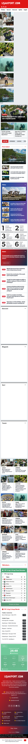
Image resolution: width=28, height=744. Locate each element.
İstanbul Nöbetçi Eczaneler (6, 713)
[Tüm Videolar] (25, 184)
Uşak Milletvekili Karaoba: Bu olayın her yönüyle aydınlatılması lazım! (23, 245)
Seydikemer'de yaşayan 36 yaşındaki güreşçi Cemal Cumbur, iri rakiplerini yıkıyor (20, 538)
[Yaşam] (25, 423)
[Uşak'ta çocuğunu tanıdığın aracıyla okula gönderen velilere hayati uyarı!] (7, 497)
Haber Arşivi (6, 723)
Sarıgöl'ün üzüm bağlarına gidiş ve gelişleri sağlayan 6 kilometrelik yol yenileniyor (16, 281)
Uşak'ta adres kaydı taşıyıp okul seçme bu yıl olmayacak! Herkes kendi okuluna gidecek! (9, 245)
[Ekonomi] (25, 308)
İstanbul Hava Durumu (18, 713)
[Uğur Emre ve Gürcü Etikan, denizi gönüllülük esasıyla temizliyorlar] (20, 497)
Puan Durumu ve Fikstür (19, 717)
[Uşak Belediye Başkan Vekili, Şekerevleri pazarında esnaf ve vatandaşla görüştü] (7, 513)
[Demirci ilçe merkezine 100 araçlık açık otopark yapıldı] (20, 463)
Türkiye (3, 9)
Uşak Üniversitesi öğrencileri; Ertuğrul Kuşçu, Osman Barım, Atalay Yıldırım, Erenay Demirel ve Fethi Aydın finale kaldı (9, 237)
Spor (3, 385)
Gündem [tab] (12, 141)
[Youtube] (16, 706)
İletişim (15, 728)
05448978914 (15, 697)
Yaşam (4, 423)
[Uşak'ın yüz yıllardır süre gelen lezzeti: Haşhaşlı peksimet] (5, 209)
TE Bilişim (17, 732)
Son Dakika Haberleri (20, 720)
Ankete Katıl (6, 263)
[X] (11, 706)
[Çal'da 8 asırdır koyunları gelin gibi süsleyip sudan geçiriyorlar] (5, 167)
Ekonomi (14, 9)
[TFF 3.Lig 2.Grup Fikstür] (25, 609)
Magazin (5, 347)
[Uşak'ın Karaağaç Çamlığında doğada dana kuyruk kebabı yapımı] (5, 220)
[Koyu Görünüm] (2, 7)
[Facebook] (9, 706)
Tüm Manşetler (7, 720)
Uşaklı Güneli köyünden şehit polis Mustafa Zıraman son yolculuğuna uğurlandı (23, 237)
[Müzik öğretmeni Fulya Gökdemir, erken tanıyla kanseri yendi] (7, 463)
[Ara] (4, 7)
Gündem (7, 226)
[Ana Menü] (5, 7)
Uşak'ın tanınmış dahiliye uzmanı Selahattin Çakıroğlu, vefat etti (22, 229)
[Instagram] (14, 706)
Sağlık (25, 9)
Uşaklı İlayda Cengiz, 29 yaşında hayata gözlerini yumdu (9, 229)
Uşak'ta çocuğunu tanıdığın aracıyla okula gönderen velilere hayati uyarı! (15, 296)
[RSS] (19, 706)
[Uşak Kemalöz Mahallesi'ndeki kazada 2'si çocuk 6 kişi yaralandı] (20, 513)
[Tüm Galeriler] (25, 146)
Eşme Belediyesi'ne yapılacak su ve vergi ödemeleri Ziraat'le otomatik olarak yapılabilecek (7, 538)
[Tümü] (25, 251)
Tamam (24, 736)
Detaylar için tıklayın (14, 604)
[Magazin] (25, 346)
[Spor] (25, 385)
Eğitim (20, 9)
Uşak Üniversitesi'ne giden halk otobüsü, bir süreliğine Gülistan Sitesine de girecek (20, 555)
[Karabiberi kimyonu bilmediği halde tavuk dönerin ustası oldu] (5, 204)
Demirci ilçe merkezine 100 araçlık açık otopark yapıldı (20, 470)
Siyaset (9, 9)
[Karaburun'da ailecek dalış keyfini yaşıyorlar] (5, 178)
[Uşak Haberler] (11, 3)
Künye (12, 728)
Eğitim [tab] (5, 141)
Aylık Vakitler (5, 669)
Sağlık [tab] (19, 141)
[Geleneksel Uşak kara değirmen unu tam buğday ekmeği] (5, 214)
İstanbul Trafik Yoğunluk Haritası (6, 717)
